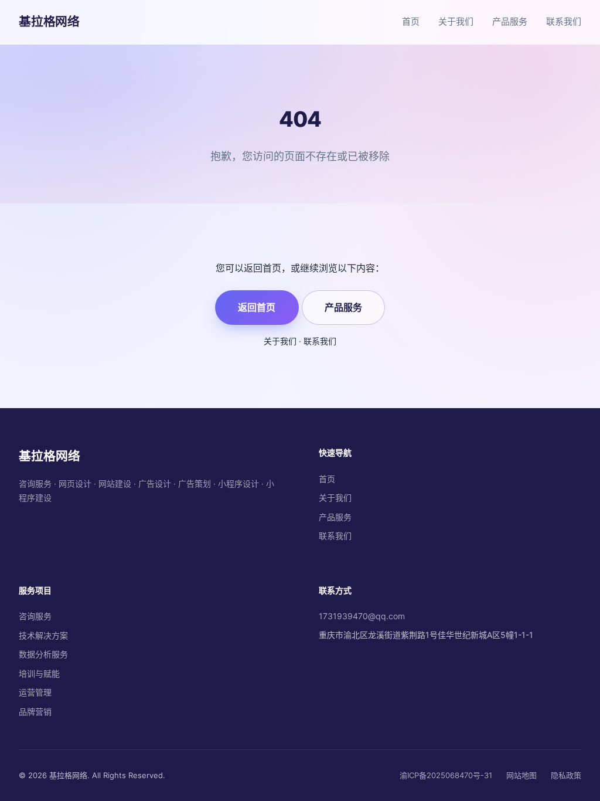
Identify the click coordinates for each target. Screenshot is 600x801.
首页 (411, 21)
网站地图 (521, 775)
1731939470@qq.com (362, 616)
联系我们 (563, 21)
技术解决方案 (43, 635)
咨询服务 (35, 616)
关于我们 (455, 21)
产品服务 (509, 21)
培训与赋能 (39, 673)
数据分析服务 (43, 654)
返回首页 (256, 307)
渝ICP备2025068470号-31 (446, 775)
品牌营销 (35, 712)
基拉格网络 (49, 21)
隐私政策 (566, 775)
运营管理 (35, 692)
